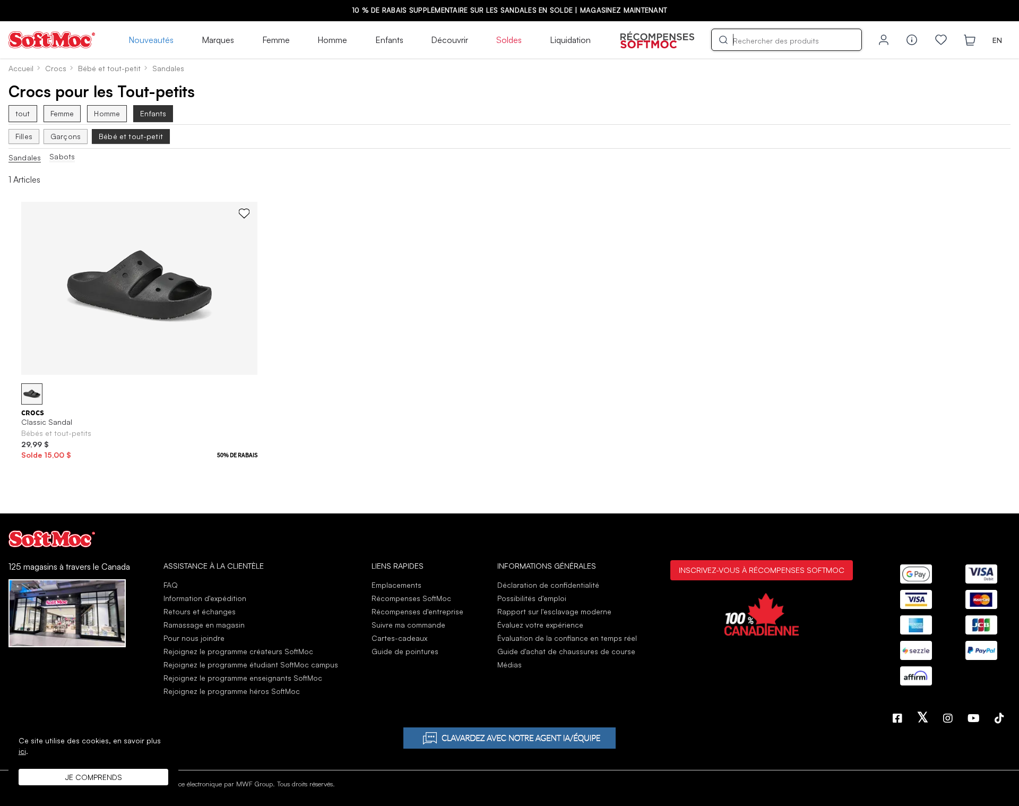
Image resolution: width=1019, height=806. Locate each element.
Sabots (62, 156)
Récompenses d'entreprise (417, 611)
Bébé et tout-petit (131, 136)
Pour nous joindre (193, 637)
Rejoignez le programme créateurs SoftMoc (238, 651)
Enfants (389, 40)
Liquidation (570, 40)
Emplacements (396, 584)
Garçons (65, 136)
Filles (23, 136)
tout (22, 113)
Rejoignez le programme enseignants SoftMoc (242, 677)
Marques (218, 40)
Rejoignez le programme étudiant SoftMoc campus (250, 664)
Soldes (509, 40)
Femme (276, 40)
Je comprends (93, 777)
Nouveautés (151, 40)
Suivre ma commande (408, 624)
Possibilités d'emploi (531, 598)
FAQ (170, 584)
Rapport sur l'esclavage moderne (554, 611)
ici (22, 751)
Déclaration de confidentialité (548, 584)
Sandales (24, 157)
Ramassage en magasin (204, 624)
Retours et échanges (199, 611)
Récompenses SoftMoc (411, 598)
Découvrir (449, 40)
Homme (332, 40)
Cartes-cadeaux (399, 637)
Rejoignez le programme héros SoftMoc (231, 691)
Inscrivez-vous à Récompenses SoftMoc (761, 570)
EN (997, 40)
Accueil (20, 68)
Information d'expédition (204, 598)
